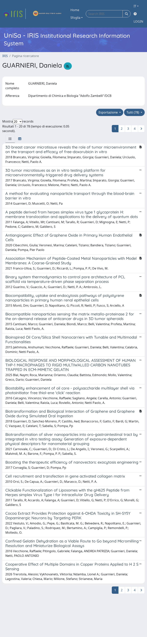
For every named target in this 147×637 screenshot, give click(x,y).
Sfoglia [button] (75, 18)
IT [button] (135, 6)
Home (74, 10)
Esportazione (108, 112)
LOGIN (138, 21)
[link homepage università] (47, 14)
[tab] (10, 139)
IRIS (5, 56)
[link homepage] (14, 14)
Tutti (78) (133, 112)
